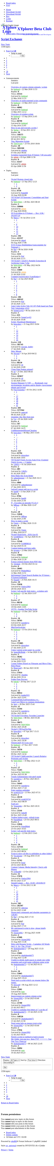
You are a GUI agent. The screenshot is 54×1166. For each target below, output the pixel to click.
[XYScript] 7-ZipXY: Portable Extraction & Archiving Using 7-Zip (28, 262)
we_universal (11, 1146)
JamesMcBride (19, 652)
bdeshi (16, 682)
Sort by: (24, 1060)
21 (17, 901)
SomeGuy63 (19, 310)
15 (17, 338)
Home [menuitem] (8, 10)
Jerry (15, 704)
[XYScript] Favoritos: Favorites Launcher (27, 715)
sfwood (16, 353)
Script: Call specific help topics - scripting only (29, 591)
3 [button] (6, 63)
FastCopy (15, 804)
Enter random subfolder (20, 790)
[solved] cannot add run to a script (24, 489)
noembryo (25, 623)
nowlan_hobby (27, 347)
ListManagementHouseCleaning (24, 430)
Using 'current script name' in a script (25, 650)
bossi (23, 863)
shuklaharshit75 (20, 949)
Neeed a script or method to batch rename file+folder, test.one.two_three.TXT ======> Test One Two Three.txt (31, 1039)
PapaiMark (18, 820)
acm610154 (18, 792)
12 (17, 231)
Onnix (16, 523)
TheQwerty (18, 144)
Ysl (14, 419)
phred (23, 240)
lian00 (16, 491)
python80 (17, 872)
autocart (24, 412)
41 (17, 406)
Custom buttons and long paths (23, 548)
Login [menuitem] (8, 19)
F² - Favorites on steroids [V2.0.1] (24, 503)
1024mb (17, 564)
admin (16, 157)
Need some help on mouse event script (26, 1023)
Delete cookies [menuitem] (12, 1135)
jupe (23, 992)
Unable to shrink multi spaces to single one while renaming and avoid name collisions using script (30, 961)
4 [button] (6, 65)
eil (22, 365)
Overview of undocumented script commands (29, 101)
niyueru (17, 550)
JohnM (24, 813)
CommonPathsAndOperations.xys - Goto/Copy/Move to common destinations (27, 701)
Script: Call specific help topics (23, 831)
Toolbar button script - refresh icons (25, 817)
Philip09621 (26, 571)
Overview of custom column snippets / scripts (29, 87)
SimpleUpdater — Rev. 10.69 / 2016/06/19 (28, 883)
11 (17, 229)
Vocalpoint (18, 856)
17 (17, 892)
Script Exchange (11, 39)
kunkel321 (25, 695)
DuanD (16, 580)
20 (17, 899)
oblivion (24, 908)
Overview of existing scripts (22, 114)
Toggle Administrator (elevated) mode (26, 777)
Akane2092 (18, 933)
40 (17, 403)
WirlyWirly (18, 202)
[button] (11, 51)
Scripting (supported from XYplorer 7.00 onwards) (31, 155)
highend (17, 89)
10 (17, 227)
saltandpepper (19, 478)
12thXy (17, 464)
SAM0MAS (18, 537)
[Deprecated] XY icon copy (22, 743)
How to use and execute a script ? (24, 128)
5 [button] (6, 67)
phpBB (14, 1141)
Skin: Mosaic (16, 351)
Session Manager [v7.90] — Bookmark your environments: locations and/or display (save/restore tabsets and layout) (31, 385)
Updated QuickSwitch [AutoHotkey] (25, 277)
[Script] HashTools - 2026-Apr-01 (24, 534)
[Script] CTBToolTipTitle (21, 729)
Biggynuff (18, 668)
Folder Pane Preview (19, 679)
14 (17, 335)
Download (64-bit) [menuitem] (13, 14)
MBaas (16, 505)
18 (17, 894)
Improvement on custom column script (26, 996)
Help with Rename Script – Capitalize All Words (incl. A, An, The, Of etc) (30, 945)
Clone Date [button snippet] (22, 369)
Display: (6, 1060)
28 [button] (7, 72)
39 (17, 401)
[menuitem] (11, 3)
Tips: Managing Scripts (20, 141)
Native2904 (26, 587)
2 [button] (6, 60)
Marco (16, 218)
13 (17, 234)
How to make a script (19, 521)
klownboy (18, 324)
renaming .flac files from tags (22, 417)
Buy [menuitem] (7, 16)
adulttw (24, 150)
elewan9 (17, 985)
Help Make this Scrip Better (22, 476)
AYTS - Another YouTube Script (24, 609)
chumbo (24, 675)
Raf (15, 249)
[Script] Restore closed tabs (22, 179)
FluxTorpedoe (19, 390)
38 (17, 399)
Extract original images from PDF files (26, 562)
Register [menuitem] (9, 21)
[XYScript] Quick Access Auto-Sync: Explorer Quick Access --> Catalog (29, 461)
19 (17, 896)
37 (17, 396)
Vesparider (18, 806)
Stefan (16, 130)
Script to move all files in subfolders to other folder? (31, 854)
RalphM (24, 193)
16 (17, 340)
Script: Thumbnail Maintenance (23, 322)
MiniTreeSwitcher (18, 627)
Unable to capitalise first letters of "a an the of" (29, 1010)
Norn (23, 659)
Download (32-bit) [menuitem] (13, 12)
